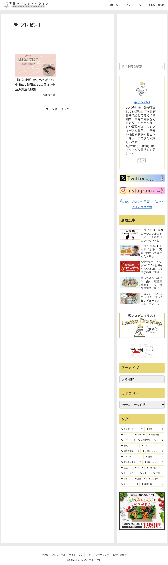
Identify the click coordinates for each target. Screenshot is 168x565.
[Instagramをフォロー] (144, 160)
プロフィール (59, 554)
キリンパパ (142, 102)
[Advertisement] (57, 38)
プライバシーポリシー (97, 554)
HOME (45, 554)
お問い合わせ (119, 554)
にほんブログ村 (142, 207)
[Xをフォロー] (139, 160)
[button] (161, 66)
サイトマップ (76, 554)
